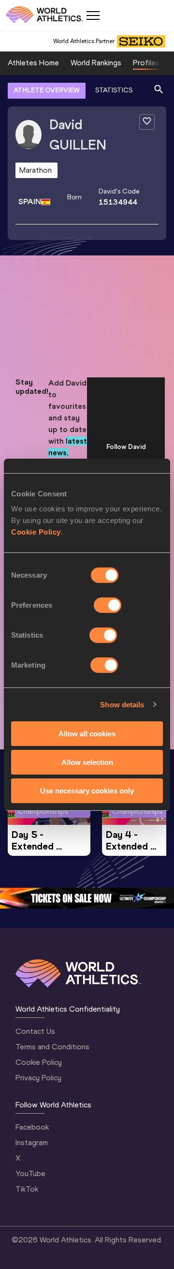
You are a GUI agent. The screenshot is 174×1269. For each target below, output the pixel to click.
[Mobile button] (92, 15)
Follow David (126, 447)
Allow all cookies (87, 734)
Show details (122, 704)
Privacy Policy (38, 1077)
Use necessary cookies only (87, 790)
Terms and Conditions (52, 1046)
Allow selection (87, 762)
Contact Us (35, 1031)
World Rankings (96, 62)
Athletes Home (33, 62)
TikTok (26, 1189)
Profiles (146, 62)
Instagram (31, 1142)
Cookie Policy (36, 532)
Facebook (32, 1127)
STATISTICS (113, 90)
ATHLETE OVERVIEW (47, 90)
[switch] (107, 605)
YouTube (30, 1173)
